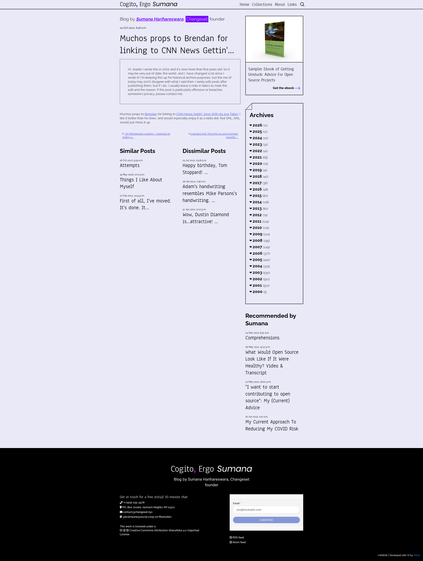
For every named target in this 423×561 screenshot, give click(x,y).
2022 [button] (260, 150)
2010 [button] (260, 227)
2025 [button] (260, 131)
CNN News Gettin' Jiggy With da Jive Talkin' (207, 114)
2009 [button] (261, 234)
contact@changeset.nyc (138, 512)
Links (292, 4)
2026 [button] (260, 125)
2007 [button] (261, 246)
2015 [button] (260, 195)
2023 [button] (260, 144)
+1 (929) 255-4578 (134, 502)
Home (244, 4)
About (280, 4)
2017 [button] (260, 182)
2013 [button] (260, 208)
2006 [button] (261, 253)
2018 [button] (260, 176)
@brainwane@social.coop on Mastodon (147, 516)
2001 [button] (260, 285)
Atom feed (239, 542)
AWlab (417, 555)
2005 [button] (261, 259)
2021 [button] (260, 157)
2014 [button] (260, 201)
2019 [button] (259, 169)
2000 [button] (259, 291)
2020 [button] (260, 163)
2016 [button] (260, 189)
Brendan (151, 114)
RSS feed (238, 537)
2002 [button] (261, 278)
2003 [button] (261, 272)
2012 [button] (260, 214)
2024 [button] (260, 137)
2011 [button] (260, 221)
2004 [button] (261, 266)
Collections (262, 4)
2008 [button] (261, 240)
